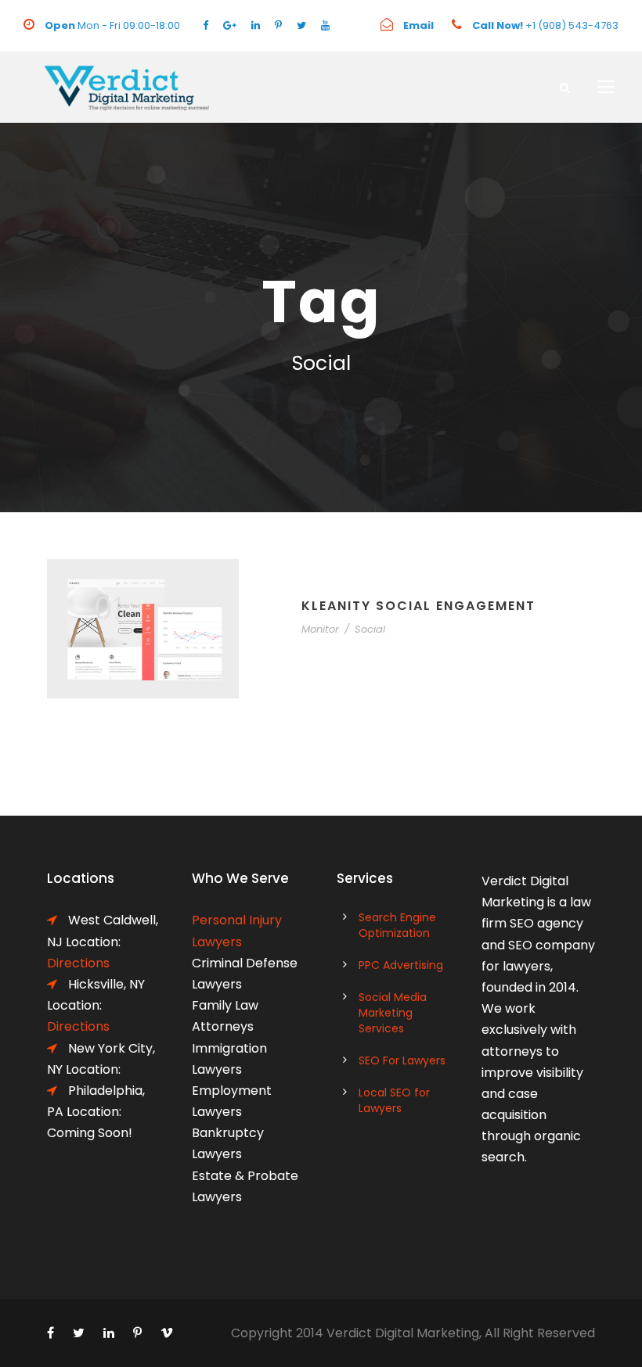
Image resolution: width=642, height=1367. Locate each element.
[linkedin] (255, 25)
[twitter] (301, 25)
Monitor (320, 629)
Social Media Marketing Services (393, 1012)
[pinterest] (278, 25)
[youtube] (325, 25)
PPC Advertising (401, 965)
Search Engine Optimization (397, 925)
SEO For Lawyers (402, 1060)
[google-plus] (229, 25)
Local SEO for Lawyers (394, 1100)
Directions (78, 1026)
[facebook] (205, 25)
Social (370, 629)
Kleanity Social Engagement (418, 606)
